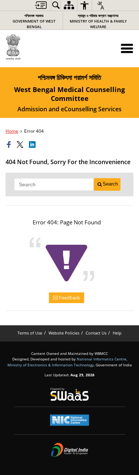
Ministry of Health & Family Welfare (98, 21)
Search (110, 184)
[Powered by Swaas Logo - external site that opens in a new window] (69, 394)
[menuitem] (40, 5)
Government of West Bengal (34, 21)
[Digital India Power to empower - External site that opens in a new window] (69, 450)
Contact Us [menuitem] (96, 333)
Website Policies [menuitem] (64, 333)
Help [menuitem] (117, 333)
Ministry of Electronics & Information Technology (50, 364)
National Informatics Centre (101, 359)
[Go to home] (29, 47)
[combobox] (100, 5)
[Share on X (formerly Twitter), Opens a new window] (21, 144)
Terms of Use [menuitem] (29, 333)
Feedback (69, 297)
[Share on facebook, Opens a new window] (10, 144)
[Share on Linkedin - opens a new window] (33, 144)
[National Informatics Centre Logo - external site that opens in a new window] (69, 420)
